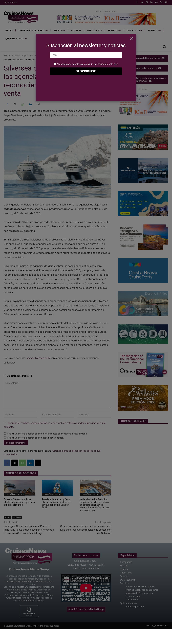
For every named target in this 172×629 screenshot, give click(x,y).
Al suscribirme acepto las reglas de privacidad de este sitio (87, 64)
